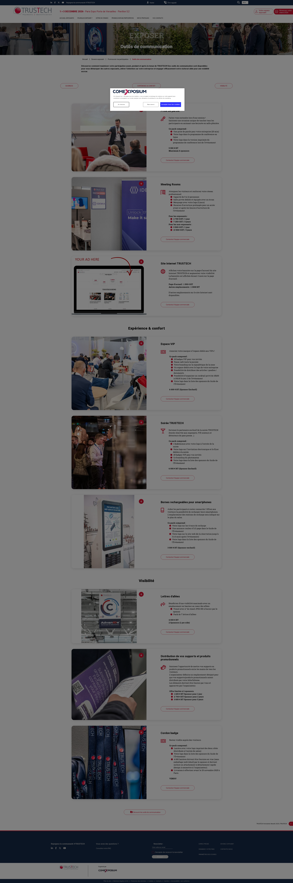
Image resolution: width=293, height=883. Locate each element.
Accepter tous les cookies (170, 104)
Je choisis (121, 104)
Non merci (150, 104)
